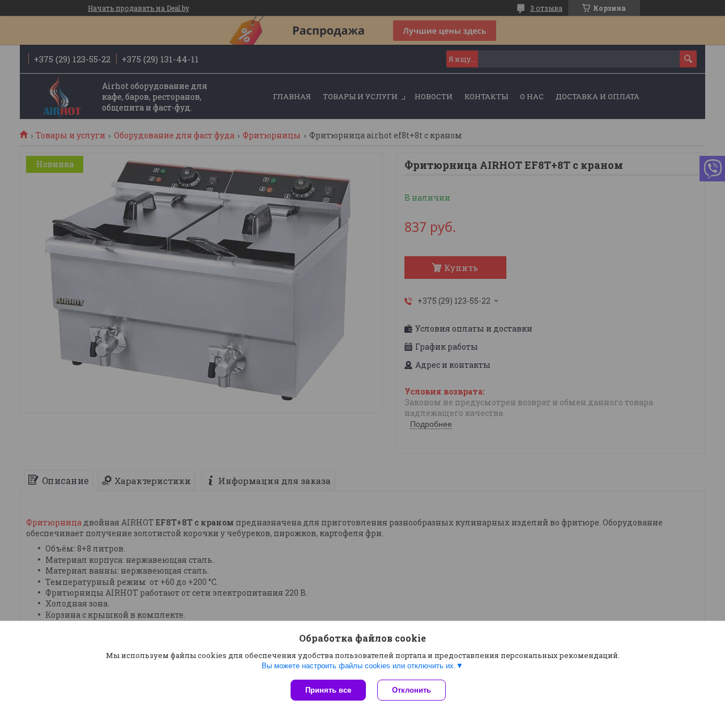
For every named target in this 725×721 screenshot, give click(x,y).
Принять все (328, 690)
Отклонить (411, 690)
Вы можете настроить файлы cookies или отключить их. (359, 665)
